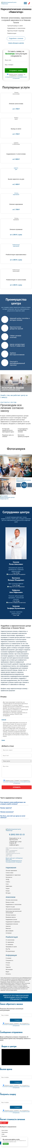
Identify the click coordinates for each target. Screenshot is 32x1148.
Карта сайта (9, 859)
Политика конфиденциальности (14, 860)
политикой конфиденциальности (14, 76)
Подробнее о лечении (16, 38)
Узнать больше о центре (16, 43)
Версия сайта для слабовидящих (14, 858)
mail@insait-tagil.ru (14, 845)
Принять (6, 1143)
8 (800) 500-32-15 (17, 834)
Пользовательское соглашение (14, 862)
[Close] (0, 1002)
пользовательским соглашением (21, 1025)
